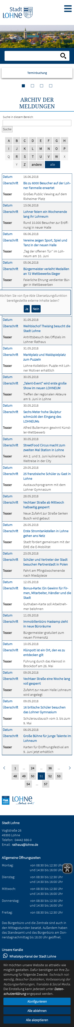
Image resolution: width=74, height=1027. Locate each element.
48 (15, 776)
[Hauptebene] (18, 12)
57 (45, 784)
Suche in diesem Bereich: (18, 117)
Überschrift (10, 183)
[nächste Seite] (69, 768)
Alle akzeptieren (37, 1020)
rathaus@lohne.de (25, 844)
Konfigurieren (37, 1001)
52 (50, 776)
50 (32, 776)
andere (37, 164)
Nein (36, 309)
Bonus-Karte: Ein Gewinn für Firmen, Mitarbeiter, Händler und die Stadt (47, 593)
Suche (7, 129)
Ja (26, 309)
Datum (8, 176)
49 (24, 776)
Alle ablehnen (37, 1010)
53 (59, 776)
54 (28, 784)
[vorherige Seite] (4, 768)
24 (32, 768)
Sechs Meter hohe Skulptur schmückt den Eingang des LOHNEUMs (42, 416)
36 (50, 768)
